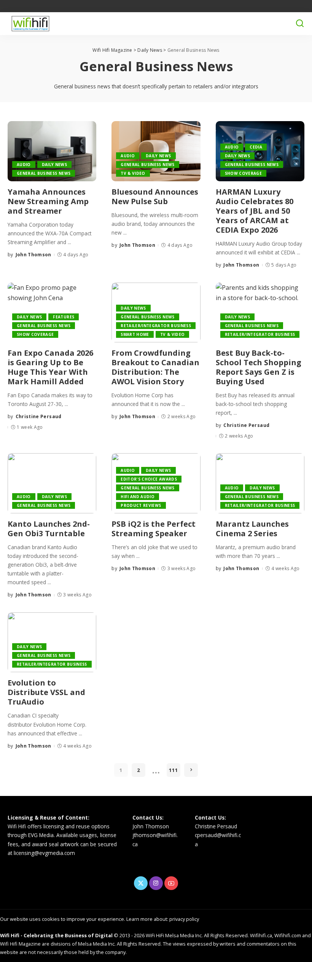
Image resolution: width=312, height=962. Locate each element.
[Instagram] (156, 883)
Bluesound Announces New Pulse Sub (154, 196)
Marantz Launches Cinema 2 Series (252, 529)
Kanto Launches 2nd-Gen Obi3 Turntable (49, 529)
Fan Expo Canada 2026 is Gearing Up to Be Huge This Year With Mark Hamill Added (50, 367)
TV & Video (133, 173)
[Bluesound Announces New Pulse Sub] (155, 151)
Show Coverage (243, 173)
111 (173, 770)
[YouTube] (171, 883)
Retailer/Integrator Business (156, 325)
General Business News (43, 173)
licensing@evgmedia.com (44, 853)
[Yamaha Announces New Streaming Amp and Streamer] (52, 151)
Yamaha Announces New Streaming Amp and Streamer (48, 201)
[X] (141, 883)
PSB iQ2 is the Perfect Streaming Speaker (153, 529)
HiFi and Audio (137, 496)
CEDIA (256, 147)
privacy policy (184, 919)
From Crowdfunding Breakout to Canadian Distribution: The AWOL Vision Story (155, 367)
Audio (24, 164)
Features (63, 317)
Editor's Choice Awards (149, 479)
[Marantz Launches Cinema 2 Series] (260, 483)
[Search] (299, 23)
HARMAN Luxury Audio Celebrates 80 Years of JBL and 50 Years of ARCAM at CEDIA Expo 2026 (254, 211)
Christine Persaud (39, 416)
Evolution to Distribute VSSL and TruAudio (46, 692)
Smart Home (135, 334)
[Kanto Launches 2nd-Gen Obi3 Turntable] (52, 483)
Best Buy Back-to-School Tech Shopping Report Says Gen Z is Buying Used (258, 367)
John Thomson (33, 254)
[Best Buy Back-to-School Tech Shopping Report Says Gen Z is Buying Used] (260, 313)
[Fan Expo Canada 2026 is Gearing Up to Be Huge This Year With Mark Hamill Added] (52, 313)
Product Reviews (141, 505)
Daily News (54, 164)
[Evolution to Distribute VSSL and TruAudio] (52, 642)
